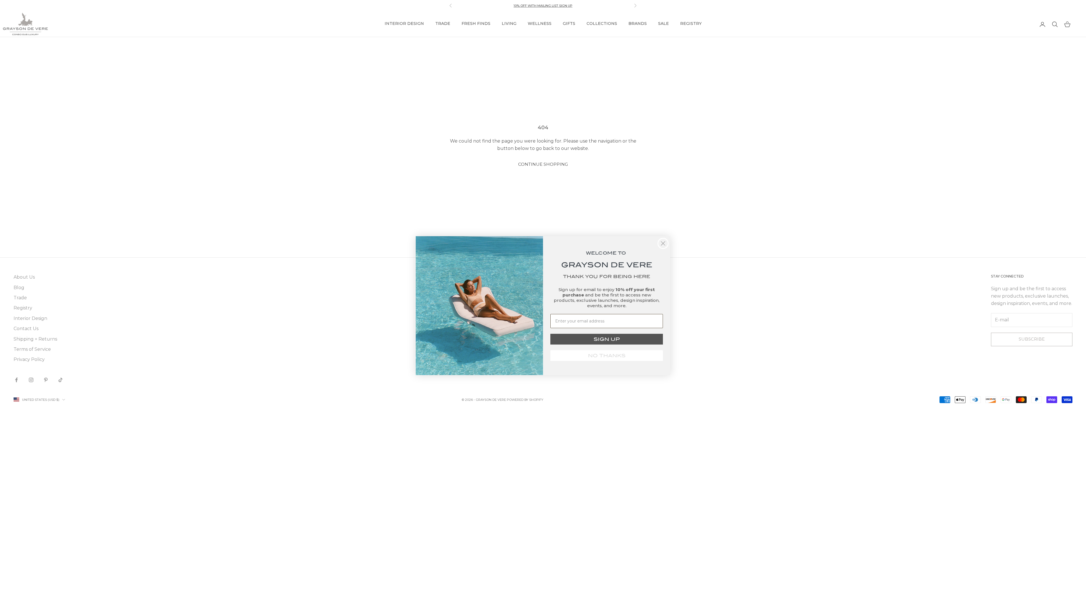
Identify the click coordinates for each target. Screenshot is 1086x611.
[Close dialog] (663, 243)
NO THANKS (607, 355)
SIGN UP (607, 339)
